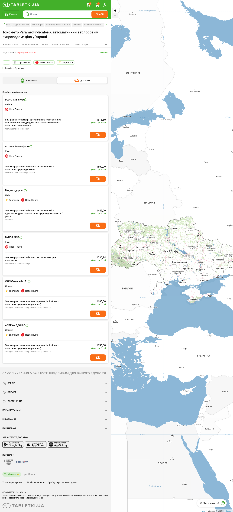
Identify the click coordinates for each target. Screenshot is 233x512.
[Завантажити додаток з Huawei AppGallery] (58, 444)
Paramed (77, 24)
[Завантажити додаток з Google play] (13, 444)
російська (29, 474)
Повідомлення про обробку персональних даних (52, 482)
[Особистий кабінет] (105, 5)
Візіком (228, 510)
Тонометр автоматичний (58, 24)
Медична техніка (21, 24)
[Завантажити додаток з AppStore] (35, 444)
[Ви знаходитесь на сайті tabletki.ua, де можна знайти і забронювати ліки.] (21, 4)
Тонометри (37, 24)
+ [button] (115, 11)
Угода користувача (12, 482)
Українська (10, 474)
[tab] (30, 44)
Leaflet (204, 510)
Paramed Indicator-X (93, 24)
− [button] (115, 15)
